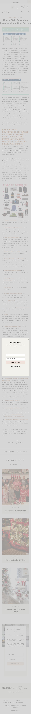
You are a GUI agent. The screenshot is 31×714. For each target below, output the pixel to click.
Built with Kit (16, 366)
